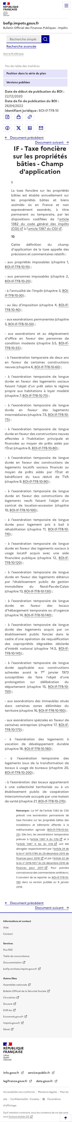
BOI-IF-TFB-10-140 (37, 615)
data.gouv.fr (45, 1081)
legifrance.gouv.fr (15, 1081)
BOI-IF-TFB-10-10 (17, 266)
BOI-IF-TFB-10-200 (18, 772)
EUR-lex (7, 1010)
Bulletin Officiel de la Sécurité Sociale (24, 991)
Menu (66, 6)
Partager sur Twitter (19, 128)
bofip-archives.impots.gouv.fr (20, 969)
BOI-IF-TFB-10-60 (46, 367)
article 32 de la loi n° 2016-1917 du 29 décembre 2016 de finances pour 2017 (42, 863)
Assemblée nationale (15, 985)
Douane (7, 1004)
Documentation (12, 962)
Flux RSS (8, 950)
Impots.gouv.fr (11, 1023)
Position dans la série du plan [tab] (26, 73)
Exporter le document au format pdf (7, 117)
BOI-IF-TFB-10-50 (20, 324)
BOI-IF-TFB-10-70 (34, 395)
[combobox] (23, 39)
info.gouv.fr (11, 1073)
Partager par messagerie (41, 128)
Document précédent (26, 137)
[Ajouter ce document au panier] (19, 117)
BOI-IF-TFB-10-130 (37, 591)
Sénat (6, 1029)
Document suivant (49, 142)
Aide (6, 927)
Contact (8, 934)
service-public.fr (39, 1073)
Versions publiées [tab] (18, 82)
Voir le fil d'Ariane (13, 54)
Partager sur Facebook (7, 128)
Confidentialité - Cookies (25, 1099)
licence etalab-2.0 (19, 1116)
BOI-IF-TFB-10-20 (17, 281)
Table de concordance (16, 956)
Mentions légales (48, 1092)
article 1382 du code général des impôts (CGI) (40, 224)
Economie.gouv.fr (13, 1016)
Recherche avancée (21, 46)
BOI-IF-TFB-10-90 (35, 481)
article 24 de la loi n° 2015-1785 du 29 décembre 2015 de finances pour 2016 (42, 853)
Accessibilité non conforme (19, 1092)
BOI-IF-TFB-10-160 (52, 710)
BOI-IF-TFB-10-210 (51, 801)
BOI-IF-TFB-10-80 (44, 448)
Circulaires (9, 997)
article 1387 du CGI (43, 228)
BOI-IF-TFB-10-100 (23, 510)
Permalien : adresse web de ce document (30, 117)
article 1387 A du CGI (45, 839)
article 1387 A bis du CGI (35, 844)
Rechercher (45, 39)
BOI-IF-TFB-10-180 (37, 748)
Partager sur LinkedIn (30, 128)
